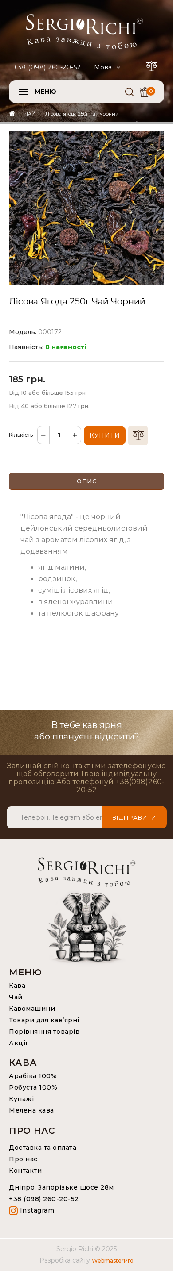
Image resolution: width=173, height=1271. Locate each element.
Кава (17, 986)
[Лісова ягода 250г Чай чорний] (86, 208)
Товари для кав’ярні (44, 1020)
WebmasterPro (113, 1260)
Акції (18, 1043)
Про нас (23, 1159)
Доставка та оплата (42, 1148)
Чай (16, 997)
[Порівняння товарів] (153, 64)
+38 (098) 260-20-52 (47, 67)
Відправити (134, 817)
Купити (105, 435)
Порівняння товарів (44, 1032)
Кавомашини (32, 1009)
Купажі (21, 1099)
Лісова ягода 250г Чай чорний (82, 114)
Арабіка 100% (33, 1076)
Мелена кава (31, 1110)
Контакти (25, 1171)
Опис (86, 481)
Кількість (21, 434)
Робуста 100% (33, 1087)
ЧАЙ (30, 114)
